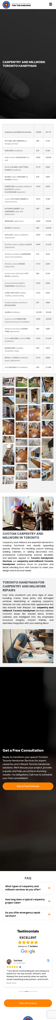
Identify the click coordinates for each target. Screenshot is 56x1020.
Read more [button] (11, 983)
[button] (51, 5)
